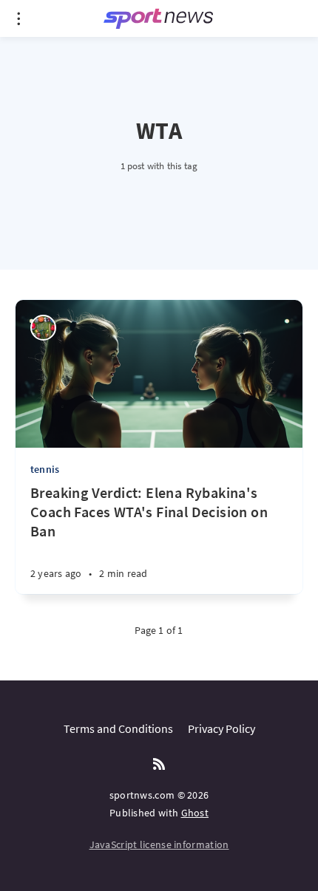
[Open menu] (18, 18)
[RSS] (159, 764)
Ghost (195, 812)
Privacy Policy (221, 728)
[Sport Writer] (43, 328)
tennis (44, 469)
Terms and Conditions (118, 728)
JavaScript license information (159, 844)
